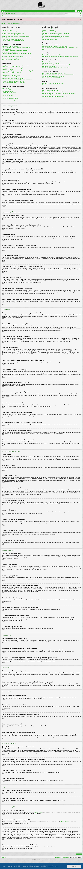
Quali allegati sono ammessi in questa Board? (53, 83)
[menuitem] (76, 11)
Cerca (3, 13)
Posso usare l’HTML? (7, 89)
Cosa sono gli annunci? (7, 95)
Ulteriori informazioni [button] (52, 866)
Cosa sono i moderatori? (48, 30)
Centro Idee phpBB (65, 821)
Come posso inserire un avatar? (9, 55)
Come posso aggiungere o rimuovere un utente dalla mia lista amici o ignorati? (60, 56)
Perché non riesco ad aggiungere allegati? (11, 75)
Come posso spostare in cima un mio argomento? (13, 82)
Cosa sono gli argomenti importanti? (10, 97)
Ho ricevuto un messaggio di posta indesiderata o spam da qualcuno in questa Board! (60, 48)
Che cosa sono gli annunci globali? (10, 94)
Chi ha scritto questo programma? (50, 90)
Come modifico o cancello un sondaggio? (11, 72)
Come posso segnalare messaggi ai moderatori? (13, 78)
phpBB (37, 862)
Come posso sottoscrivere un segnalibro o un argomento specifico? (58, 74)
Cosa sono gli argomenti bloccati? (10, 98)
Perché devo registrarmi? (8, 29)
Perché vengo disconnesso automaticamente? (13, 39)
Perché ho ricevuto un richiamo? (9, 76)
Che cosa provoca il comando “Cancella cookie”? (13, 40)
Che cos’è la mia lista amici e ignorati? (51, 54)
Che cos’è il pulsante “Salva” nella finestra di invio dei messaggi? (17, 79)
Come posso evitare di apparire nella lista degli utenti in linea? (16, 47)
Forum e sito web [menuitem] (74, 11)
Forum (7, 11)
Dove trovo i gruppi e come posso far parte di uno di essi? (55, 33)
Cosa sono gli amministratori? (49, 29)
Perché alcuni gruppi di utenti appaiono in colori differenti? (55, 36)
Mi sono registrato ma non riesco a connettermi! (13, 33)
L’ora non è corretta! (6, 49)
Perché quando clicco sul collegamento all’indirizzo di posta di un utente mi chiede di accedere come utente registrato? (21, 58)
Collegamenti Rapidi (2, 11)
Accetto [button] (74, 866)
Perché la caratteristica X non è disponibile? (52, 91)
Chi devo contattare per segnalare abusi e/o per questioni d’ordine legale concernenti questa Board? (59, 94)
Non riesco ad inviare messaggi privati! (51, 44)
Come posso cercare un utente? (49, 66)
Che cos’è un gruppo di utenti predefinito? (52, 37)
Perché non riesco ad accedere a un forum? (12, 73)
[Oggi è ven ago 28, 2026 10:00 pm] (80, 16)
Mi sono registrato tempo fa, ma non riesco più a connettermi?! (16, 36)
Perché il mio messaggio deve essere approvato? (13, 81)
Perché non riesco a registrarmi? (9, 31)
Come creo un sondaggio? (8, 69)
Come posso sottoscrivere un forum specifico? (53, 76)
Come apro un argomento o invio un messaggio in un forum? (16, 65)
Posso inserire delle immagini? (9, 92)
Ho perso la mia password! (8, 37)
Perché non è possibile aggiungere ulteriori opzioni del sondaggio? (17, 71)
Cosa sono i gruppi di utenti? (49, 31)
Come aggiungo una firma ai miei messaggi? (12, 68)
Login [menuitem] (79, 11)
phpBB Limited (38, 812)
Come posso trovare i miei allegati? (50, 84)
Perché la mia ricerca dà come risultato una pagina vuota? (56, 64)
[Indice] (41, 5)
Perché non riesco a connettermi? (10, 34)
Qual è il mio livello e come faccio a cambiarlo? (13, 56)
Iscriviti (13, 13)
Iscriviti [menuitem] (81, 11)
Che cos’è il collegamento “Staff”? (50, 39)
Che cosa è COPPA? (7, 30)
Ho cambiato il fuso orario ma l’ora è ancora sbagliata (14, 50)
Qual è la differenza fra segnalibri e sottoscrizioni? (54, 73)
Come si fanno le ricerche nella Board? (51, 61)
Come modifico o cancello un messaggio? (11, 66)
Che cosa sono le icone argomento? (10, 100)
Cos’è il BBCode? (6, 88)
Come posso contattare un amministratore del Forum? (55, 96)
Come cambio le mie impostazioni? (10, 46)
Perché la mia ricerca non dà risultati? (51, 63)
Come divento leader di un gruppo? (50, 34)
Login (8, 13)
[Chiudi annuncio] (80, 19)
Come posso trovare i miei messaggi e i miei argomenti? (55, 67)
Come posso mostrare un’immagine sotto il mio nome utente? (16, 53)
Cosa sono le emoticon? (7, 91)
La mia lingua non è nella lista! (9, 52)
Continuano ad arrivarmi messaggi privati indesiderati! (54, 46)
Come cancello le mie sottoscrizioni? (51, 77)
